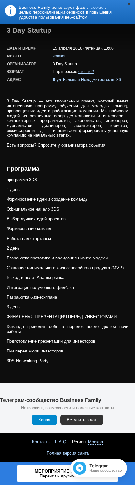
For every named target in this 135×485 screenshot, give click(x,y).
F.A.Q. (61, 441)
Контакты (41, 441)
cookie (97, 7)
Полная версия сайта (68, 453)
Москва (95, 441)
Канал (44, 419)
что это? (86, 72)
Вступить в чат (82, 419)
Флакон (60, 56)
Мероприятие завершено (68, 473)
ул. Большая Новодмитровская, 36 (89, 79)
